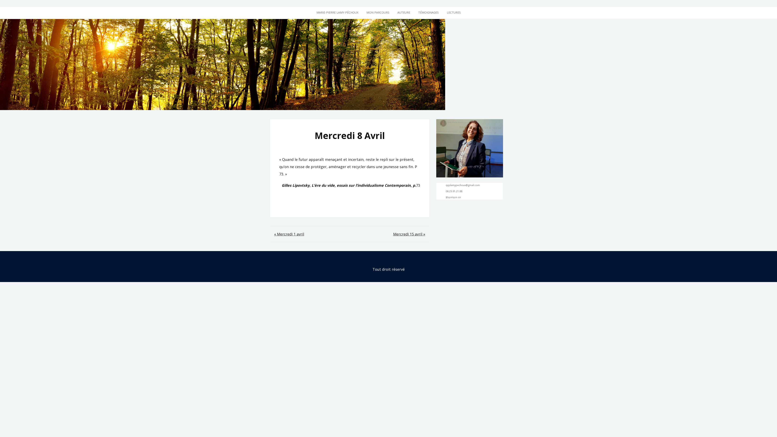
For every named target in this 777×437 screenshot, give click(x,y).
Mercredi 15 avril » (409, 234)
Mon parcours (377, 12)
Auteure (403, 12)
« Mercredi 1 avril (289, 234)
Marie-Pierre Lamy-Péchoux (337, 12)
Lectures (454, 12)
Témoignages (428, 12)
